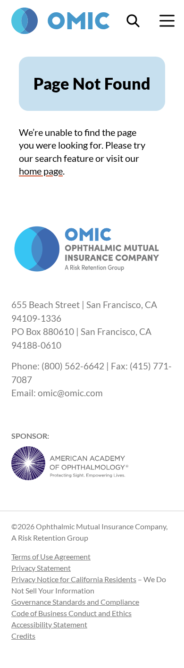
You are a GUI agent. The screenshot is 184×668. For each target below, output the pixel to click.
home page (41, 170)
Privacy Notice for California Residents (73, 579)
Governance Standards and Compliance (75, 601)
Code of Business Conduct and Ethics (71, 613)
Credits (23, 635)
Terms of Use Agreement (51, 556)
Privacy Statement (41, 567)
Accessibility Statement (49, 624)
